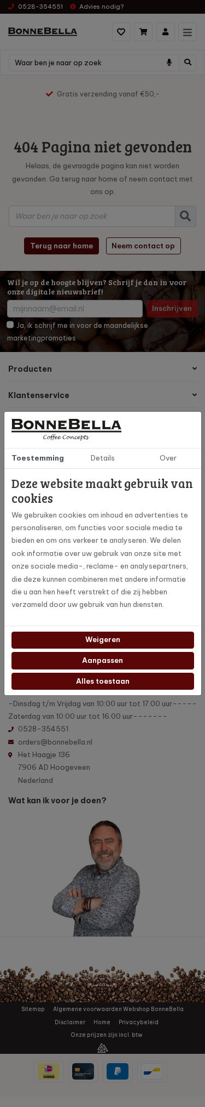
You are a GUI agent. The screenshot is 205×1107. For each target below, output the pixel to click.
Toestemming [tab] (37, 457)
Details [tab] (103, 457)
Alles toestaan (103, 681)
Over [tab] (168, 457)
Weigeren (102, 639)
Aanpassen (102, 660)
